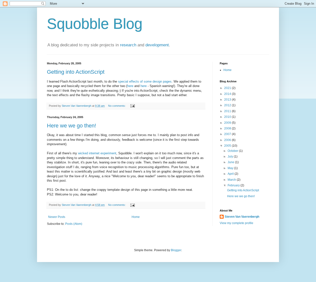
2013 (228, 99)
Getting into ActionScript (75, 72)
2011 (228, 111)
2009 (228, 122)
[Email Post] (132, 105)
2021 (228, 88)
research (128, 45)
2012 (228, 105)
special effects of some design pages (145, 81)
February (234, 185)
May (231, 168)
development (157, 45)
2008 (228, 128)
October (233, 151)
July (231, 156)
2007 (228, 134)
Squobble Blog (94, 24)
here (130, 86)
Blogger (176, 250)
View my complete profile (236, 223)
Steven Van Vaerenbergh (242, 216)
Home (136, 217)
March (232, 179)
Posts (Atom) (73, 224)
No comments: (117, 105)
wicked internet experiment (97, 153)
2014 (228, 94)
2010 (228, 117)
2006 (228, 140)
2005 (228, 145)
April (231, 174)
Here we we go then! (71, 126)
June (231, 162)
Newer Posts (56, 217)
